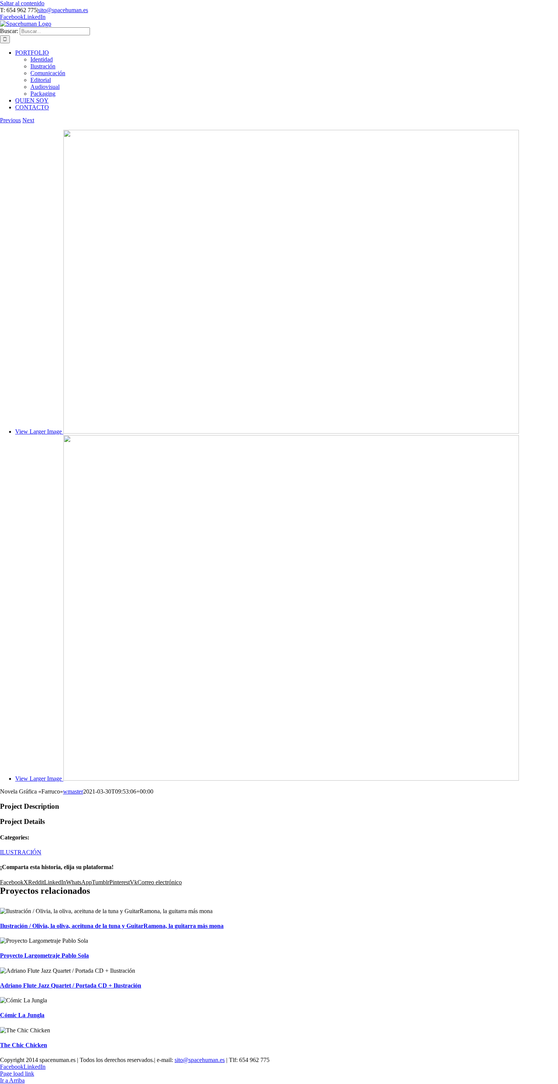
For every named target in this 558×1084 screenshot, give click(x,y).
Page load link (17, 1073)
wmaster (73, 791)
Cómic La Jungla (22, 1015)
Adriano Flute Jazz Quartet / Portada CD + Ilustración (70, 985)
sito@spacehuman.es (63, 10)
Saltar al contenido (22, 3)
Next (28, 120)
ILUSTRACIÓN (20, 852)
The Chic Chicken (23, 1045)
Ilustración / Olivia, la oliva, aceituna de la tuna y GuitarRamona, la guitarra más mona (112, 926)
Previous (10, 120)
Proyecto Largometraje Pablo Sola (44, 955)
